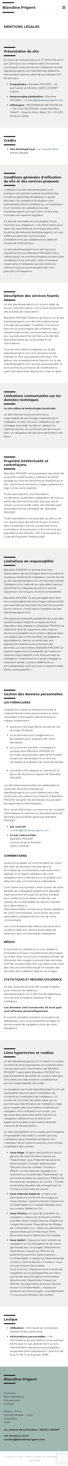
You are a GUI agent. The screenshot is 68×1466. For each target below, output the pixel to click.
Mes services (12, 1400)
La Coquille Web (47, 149)
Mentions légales (33, 1456)
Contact (9, 1404)
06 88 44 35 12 (19, 1435)
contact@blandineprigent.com (43, 100)
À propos (9, 1393)
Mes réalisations (14, 1396)
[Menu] (64, 7)
